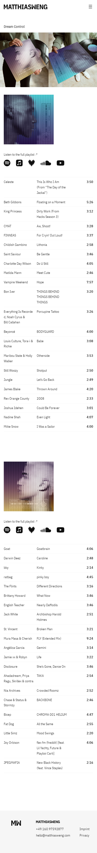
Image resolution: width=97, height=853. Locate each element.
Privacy (84, 835)
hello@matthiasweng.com (53, 835)
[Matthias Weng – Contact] (48, 821)
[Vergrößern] (47, 100)
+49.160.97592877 (50, 829)
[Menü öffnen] (90, 6)
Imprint (84, 829)
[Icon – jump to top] (16, 823)
